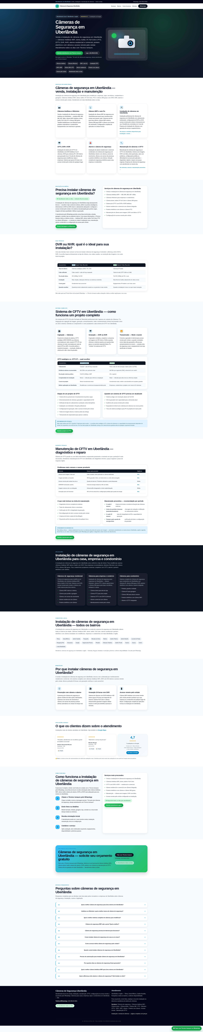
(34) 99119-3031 (72, 1001)
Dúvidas (134, 6)
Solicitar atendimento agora (113, 805)
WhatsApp (143, 6)
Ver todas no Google (133, 752)
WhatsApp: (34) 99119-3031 (140, 1)
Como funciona (127, 6)
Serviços (113, 6)
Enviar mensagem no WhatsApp (66, 226)
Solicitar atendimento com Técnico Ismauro (69, 53)
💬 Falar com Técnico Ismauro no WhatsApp (186, 1028)
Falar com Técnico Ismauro (124, 855)
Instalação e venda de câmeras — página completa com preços (129, 1013)
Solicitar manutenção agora (64, 537)
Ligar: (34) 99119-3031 (92, 53)
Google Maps (102, 730)
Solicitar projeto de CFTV (64, 431)
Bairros (119, 6)
